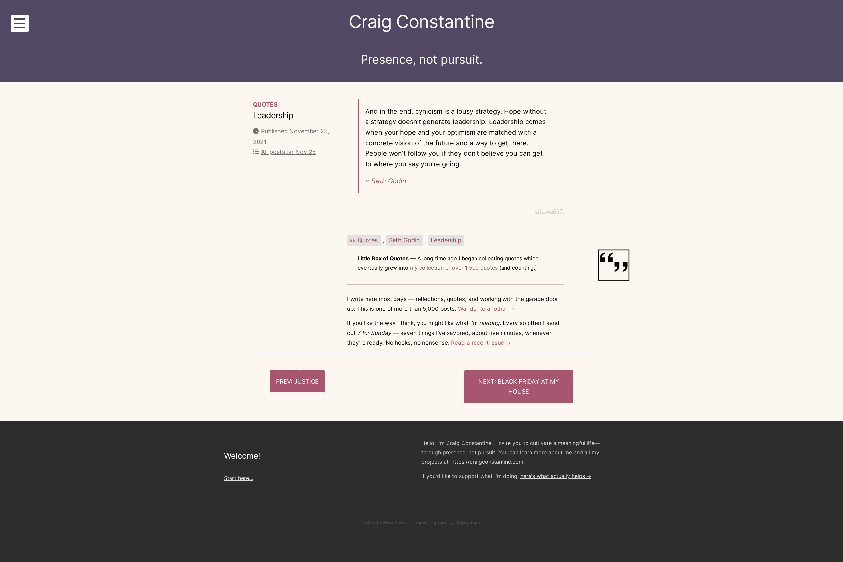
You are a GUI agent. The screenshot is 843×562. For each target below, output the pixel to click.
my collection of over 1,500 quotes (454, 267)
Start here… (238, 478)
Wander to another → (486, 308)
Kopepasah (467, 522)
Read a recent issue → (481, 342)
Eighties (438, 522)
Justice (306, 381)
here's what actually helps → (555, 476)
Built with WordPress (384, 522)
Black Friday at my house (528, 386)
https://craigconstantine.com (487, 461)
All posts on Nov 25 (288, 151)
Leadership (446, 240)
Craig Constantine (421, 21)
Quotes (265, 104)
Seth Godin (388, 181)
